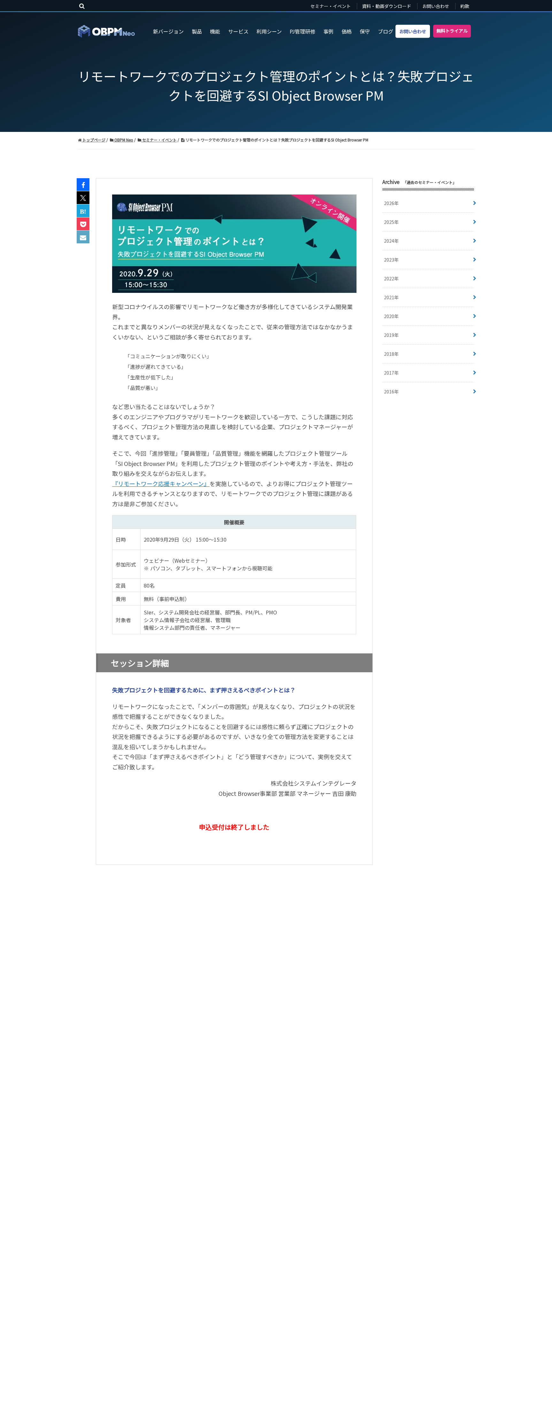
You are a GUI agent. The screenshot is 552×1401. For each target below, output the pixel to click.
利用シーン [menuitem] (269, 31)
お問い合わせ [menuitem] (435, 6)
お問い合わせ (412, 31)
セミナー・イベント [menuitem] (330, 6)
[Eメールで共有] (83, 237)
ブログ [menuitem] (385, 31)
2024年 (391, 241)
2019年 (391, 335)
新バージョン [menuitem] (168, 31)
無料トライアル (452, 30)
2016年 (391, 391)
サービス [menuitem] (238, 31)
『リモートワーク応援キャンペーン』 (161, 483)
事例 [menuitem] (328, 31)
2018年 (391, 354)
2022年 (391, 278)
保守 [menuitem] (365, 31)
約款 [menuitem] (464, 6)
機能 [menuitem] (215, 31)
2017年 (391, 372)
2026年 (391, 203)
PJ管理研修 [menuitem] (302, 31)
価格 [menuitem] (346, 31)
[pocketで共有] (83, 224)
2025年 (391, 222)
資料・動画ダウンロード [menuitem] (386, 6)
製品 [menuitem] (197, 31)
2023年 (391, 259)
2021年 (391, 297)
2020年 (391, 316)
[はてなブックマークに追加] (83, 211)
